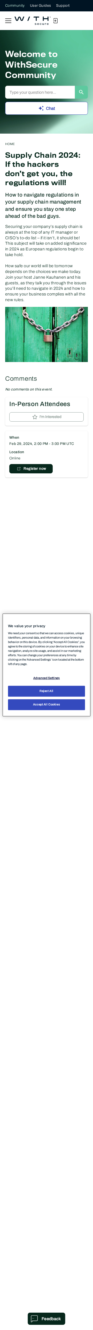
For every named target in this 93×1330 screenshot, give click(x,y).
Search (81, 92)
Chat (50, 108)
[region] (46, 665)
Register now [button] (35, 469)
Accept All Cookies (46, 704)
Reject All (46, 691)
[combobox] (40, 92)
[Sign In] (55, 20)
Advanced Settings (46, 678)
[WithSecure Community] (32, 21)
